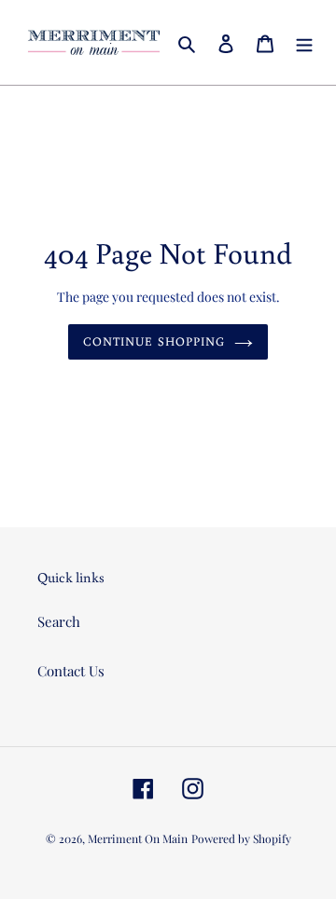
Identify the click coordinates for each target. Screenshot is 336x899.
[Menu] (304, 42)
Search (58, 621)
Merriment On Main (138, 838)
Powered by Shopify (241, 838)
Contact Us (71, 670)
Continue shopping (154, 341)
